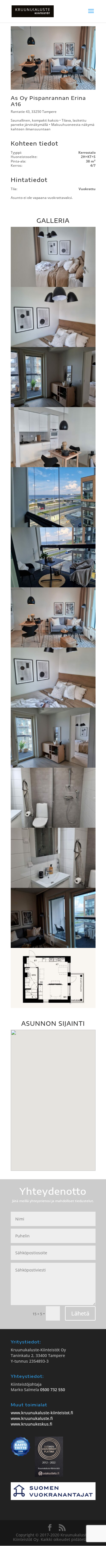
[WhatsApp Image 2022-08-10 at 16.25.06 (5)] (53, 586)
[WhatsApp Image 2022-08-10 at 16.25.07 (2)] (53, 886)
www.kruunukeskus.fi (31, 1424)
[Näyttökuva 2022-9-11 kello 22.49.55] (53, 1006)
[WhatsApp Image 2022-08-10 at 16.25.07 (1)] (53, 826)
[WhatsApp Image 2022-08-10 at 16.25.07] (53, 946)
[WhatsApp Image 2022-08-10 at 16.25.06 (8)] (53, 285)
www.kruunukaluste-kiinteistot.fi (42, 1412)
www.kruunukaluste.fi (32, 1418)
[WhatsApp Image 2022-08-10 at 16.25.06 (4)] (53, 526)
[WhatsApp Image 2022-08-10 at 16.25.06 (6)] (53, 646)
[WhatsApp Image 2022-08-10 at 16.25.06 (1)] (53, 345)
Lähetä (80, 1313)
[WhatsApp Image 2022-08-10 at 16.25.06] (53, 766)
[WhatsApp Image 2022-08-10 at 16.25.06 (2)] (53, 405)
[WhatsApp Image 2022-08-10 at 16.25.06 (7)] (53, 706)
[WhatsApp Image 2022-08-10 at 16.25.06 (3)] (53, 466)
